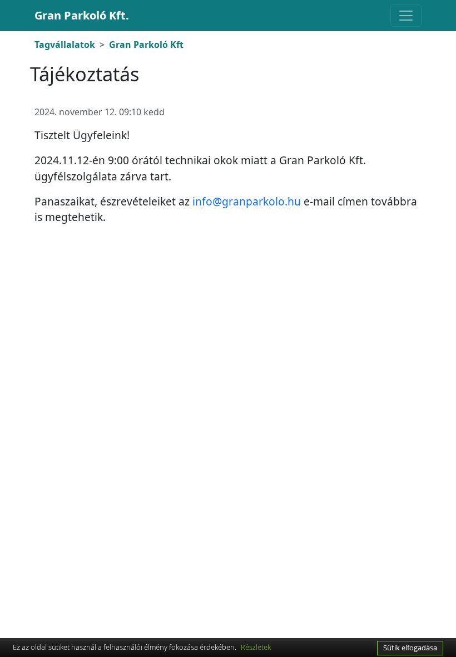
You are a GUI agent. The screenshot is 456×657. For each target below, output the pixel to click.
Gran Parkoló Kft (146, 44)
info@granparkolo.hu (246, 201)
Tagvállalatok (64, 44)
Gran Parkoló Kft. (81, 15)
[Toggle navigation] (406, 15)
